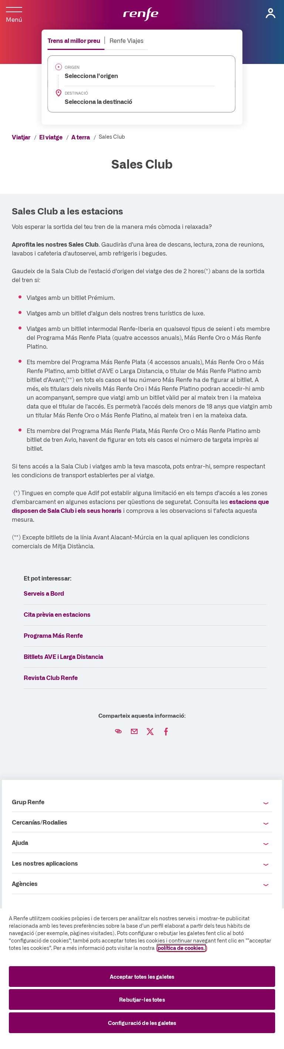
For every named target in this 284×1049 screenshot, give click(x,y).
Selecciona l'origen (87, 75)
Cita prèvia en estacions (57, 614)
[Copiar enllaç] (118, 731)
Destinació (76, 93)
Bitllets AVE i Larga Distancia (63, 656)
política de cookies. (181, 948)
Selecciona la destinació (94, 101)
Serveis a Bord (44, 593)
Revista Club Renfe (51, 677)
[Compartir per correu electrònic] (134, 731)
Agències (25, 883)
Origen (72, 67)
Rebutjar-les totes (142, 999)
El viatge (50, 137)
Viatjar (21, 137)
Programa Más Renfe (53, 635)
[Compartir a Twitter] (150, 731)
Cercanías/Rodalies (39, 822)
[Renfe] (141, 15)
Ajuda (20, 842)
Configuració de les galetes (142, 1023)
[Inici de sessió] (270, 13)
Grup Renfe (28, 801)
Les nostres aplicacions (45, 863)
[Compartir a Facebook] (166, 731)
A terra (80, 137)
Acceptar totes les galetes (142, 976)
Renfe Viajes (126, 40)
